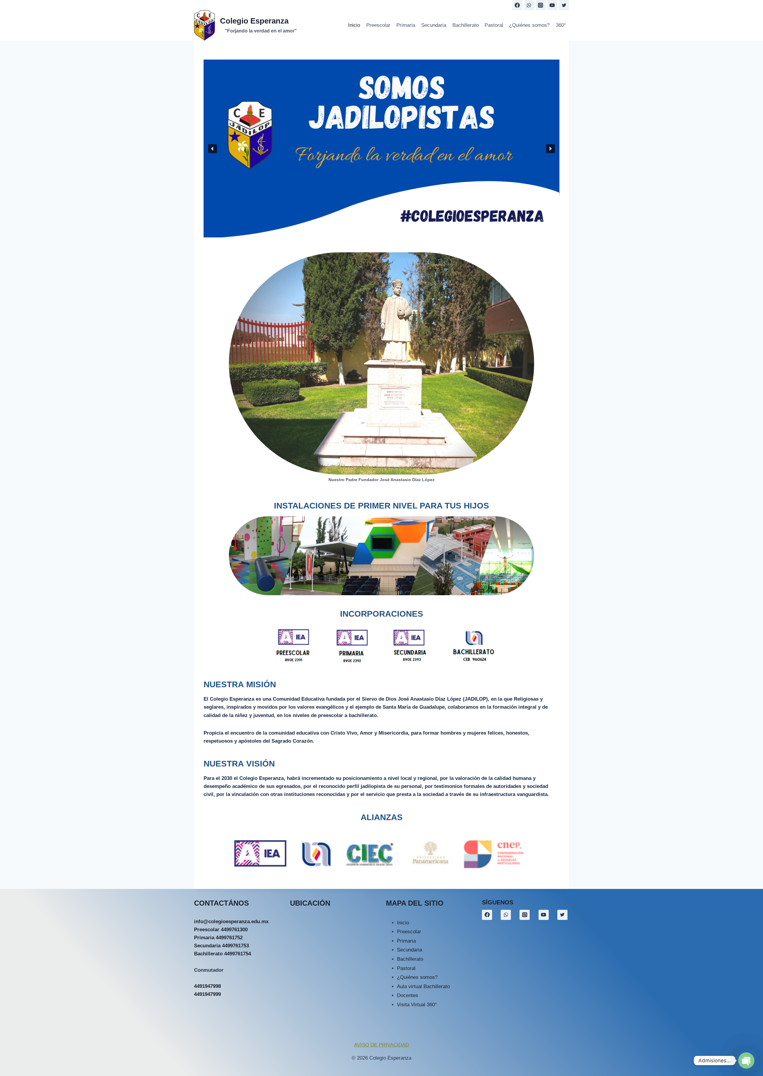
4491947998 (207, 986)
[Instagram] (541, 5)
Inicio (354, 25)
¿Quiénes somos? (529, 25)
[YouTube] (552, 5)
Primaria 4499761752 (218, 937)
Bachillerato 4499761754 (222, 954)
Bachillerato (465, 25)
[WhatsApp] (529, 5)
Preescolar (378, 25)
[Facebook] (517, 5)
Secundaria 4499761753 (221, 946)
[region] (381, 148)
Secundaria (433, 25)
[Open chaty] (746, 1060)
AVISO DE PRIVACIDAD (381, 1045)
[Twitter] (564, 5)
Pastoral (494, 25)
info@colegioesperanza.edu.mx (231, 921)
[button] (212, 148)
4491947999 (207, 994)
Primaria (405, 25)
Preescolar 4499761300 (221, 929)
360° (561, 25)
